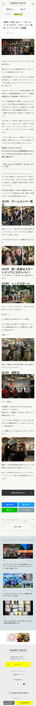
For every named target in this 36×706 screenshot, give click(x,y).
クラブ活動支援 (17, 110)
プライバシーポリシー (17, 671)
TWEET (27, 504)
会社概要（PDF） (18, 674)
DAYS (7, 519)
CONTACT (18, 664)
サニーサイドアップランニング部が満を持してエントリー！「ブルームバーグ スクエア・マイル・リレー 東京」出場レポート (18, 154)
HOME (2, 519)
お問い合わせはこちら (18, 493)
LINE (10, 510)
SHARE (11, 504)
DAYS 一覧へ (18, 527)
